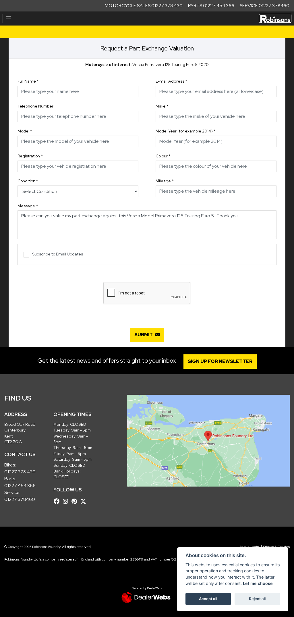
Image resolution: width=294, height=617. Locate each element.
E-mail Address (171, 81)
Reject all (257, 598)
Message (28, 205)
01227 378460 (19, 499)
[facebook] (58, 501)
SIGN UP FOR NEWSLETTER (220, 361)
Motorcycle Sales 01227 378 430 (144, 6)
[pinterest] (75, 501)
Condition (28, 180)
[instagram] (67, 501)
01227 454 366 (20, 486)
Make (162, 106)
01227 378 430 (20, 472)
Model (25, 131)
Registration (30, 156)
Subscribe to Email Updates (57, 254)
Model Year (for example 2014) (186, 131)
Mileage (165, 180)
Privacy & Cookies (276, 546)
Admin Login (249, 546)
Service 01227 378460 (264, 6)
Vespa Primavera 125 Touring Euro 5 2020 (147, 64)
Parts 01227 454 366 (211, 6)
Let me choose (258, 583)
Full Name (28, 81)
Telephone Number (35, 106)
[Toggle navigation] (8, 18)
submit (144, 335)
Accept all (208, 598)
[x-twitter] (84, 501)
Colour (163, 156)
